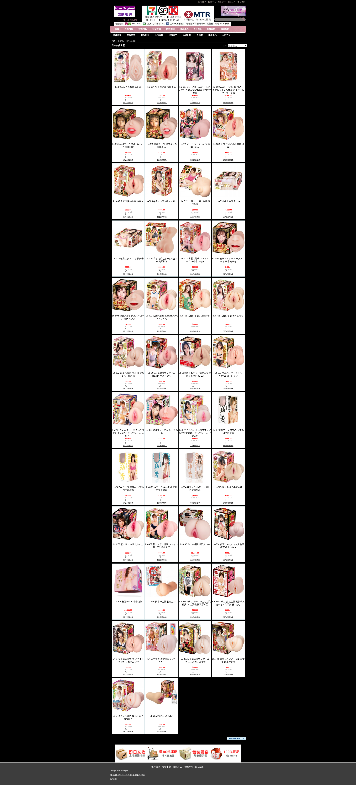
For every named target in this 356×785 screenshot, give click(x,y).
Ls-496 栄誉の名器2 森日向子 (195, 316)
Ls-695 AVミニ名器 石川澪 (128, 87)
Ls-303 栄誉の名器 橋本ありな (228, 316)
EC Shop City (124, 775)
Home (118, 20)
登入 (125, 20)
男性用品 (121, 41)
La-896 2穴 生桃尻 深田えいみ (195, 544)
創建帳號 (133, 20)
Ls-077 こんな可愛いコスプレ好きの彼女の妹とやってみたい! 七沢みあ (195, 433)
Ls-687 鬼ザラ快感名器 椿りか (128, 201)
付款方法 (222, 2)
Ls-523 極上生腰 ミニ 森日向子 (128, 258)
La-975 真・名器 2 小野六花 (228, 487)
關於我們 (202, 2)
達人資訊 (241, 2)
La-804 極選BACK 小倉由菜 (128, 601)
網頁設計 (113, 775)
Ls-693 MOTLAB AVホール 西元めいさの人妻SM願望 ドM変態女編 (195, 90)
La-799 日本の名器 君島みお (162, 601)
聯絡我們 (232, 2)
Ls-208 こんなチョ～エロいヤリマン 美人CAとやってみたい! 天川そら (128, 433)
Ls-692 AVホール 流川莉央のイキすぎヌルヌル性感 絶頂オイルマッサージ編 (228, 90)
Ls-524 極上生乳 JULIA (228, 201)
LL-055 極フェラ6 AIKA (161, 716)
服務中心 (212, 2)
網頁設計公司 (135, 775)
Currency (242, 17)
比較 (129, 100)
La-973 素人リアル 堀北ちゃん (128, 544)
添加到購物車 (128, 102)
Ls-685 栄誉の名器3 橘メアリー (161, 201)
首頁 (113, 41)
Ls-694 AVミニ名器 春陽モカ (161, 87)
